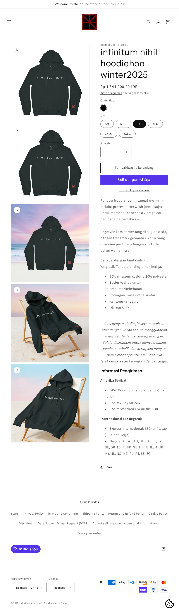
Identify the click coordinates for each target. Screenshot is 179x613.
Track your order (89, 533)
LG (139, 124)
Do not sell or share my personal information (125, 523)
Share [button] (109, 467)
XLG (155, 124)
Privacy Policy (33, 513)
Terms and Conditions (63, 513)
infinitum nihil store (31, 603)
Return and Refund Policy (126, 513)
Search (16, 513)
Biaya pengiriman (111, 92)
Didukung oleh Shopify (57, 603)
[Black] (103, 108)
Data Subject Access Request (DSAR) (63, 523)
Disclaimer (26, 523)
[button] (9, 22)
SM (107, 124)
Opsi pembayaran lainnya (134, 190)
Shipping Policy (93, 513)
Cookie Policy (157, 513)
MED (123, 124)
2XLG (108, 134)
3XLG (127, 134)
